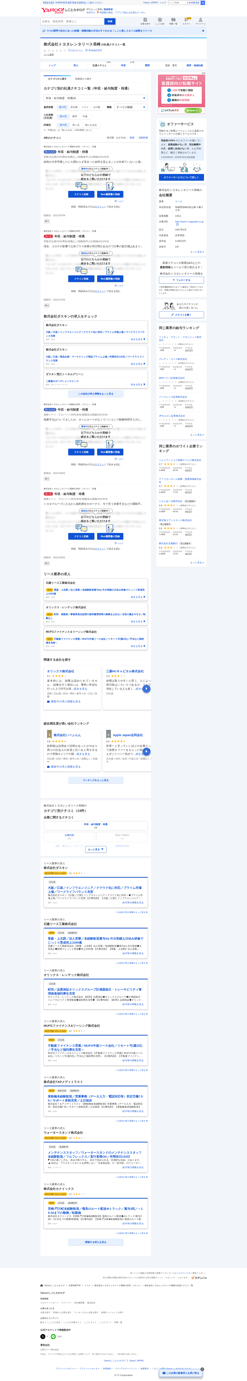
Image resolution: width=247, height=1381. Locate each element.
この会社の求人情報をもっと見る (130, 912)
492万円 (188, 554)
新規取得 (108, 9)
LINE (59, 1336)
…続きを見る (79, 688)
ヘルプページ (182, 1273)
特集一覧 (173, 24)
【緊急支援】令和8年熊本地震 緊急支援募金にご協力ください (72, 2)
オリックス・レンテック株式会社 (66, 975)
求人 (76, 65)
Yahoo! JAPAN (150, 2)
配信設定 (91, 1303)
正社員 (73, 107)
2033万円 (189, 388)
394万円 (188, 534)
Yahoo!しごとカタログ (54, 1285)
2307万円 (189, 350)
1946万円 (189, 407)
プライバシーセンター (89, 1368)
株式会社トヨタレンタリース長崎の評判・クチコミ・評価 (70, 146)
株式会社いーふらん (67, 735)
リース (178, 201)
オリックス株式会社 (60, 671)
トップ (52, 65)
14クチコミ (77, 50)
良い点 (75, 125)
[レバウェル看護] (181, 113)
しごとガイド (90, 1322)
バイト (85, 107)
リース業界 (49, 54)
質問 (147, 65)
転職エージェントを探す (112, 1312)
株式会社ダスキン (56, 867)
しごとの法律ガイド (72, 1322)
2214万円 (189, 369)
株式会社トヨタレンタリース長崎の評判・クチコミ (117, 1285)
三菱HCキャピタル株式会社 (125, 671)
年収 (127, 64)
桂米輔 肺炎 (194, 3)
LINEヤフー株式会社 (49, 1349)
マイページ (201, 24)
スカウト (186, 24)
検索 (203, 3)
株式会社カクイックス (59, 1188)
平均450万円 (95, 50)
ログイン (91, 12)
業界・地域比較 (195, 65)
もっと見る (196, 251)
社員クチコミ (102, 64)
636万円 (188, 470)
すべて (62, 107)
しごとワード (105, 1322)
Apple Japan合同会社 (128, 735)
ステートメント (126, 1368)
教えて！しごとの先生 (50, 1322)
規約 (107, 1368)
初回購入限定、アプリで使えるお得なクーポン (123, 12)
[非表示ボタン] (202, 1369)
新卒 (74, 116)
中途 (85, 116)
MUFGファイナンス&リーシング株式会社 (72, 1025)
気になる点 (91, 125)
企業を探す (145, 24)
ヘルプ (163, 2)
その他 (96, 107)
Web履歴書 (79, 1303)
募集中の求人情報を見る (66, 701)
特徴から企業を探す (62, 1312)
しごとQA (159, 24)
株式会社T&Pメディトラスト (63, 1082)
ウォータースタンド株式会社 (63, 1132)
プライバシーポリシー (66, 1368)
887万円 (188, 492)
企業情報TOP (75, 1285)
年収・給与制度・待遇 (73, 152)
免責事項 (144, 1368)
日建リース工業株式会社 (60, 924)
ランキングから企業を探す (86, 1312)
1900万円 (189, 426)
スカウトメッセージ (49, 1303)
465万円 (188, 512)
